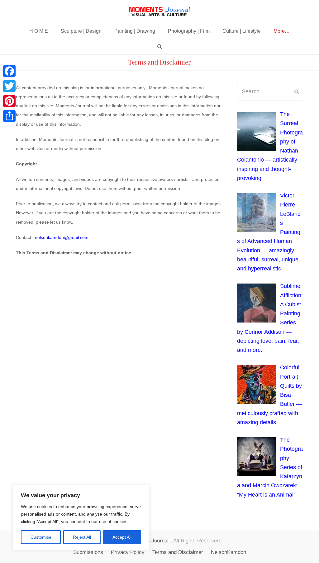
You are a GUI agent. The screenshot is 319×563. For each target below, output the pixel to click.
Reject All (82, 537)
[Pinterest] (9, 101)
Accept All (121, 537)
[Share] (9, 116)
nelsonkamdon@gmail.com (61, 237)
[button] (160, 46)
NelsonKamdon (228, 552)
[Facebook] (9, 71)
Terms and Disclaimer (177, 552)
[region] (81, 518)
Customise (41, 537)
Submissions (88, 552)
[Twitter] (9, 86)
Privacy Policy (128, 552)
